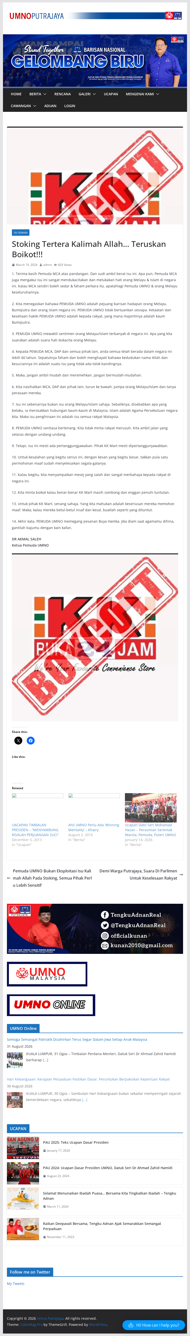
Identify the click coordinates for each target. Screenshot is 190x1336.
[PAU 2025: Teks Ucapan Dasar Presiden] (23, 1148)
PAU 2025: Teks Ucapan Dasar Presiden (76, 1142)
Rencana (62, 94)
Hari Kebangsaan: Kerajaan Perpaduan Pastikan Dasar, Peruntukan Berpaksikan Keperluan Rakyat (88, 1079)
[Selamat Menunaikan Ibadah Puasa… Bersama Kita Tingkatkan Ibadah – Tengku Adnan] (23, 1201)
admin (47, 265)
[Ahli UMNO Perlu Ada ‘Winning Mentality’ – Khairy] (94, 808)
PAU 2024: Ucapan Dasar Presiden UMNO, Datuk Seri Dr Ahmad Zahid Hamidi (107, 1167)
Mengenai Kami (140, 94)
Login (69, 105)
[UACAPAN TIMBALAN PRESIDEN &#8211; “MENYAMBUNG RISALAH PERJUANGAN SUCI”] (38, 808)
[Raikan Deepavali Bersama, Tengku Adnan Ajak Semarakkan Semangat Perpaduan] (23, 1232)
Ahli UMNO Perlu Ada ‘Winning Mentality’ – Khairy (93, 827)
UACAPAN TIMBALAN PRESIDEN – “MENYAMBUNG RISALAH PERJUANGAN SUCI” (35, 830)
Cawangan (21, 105)
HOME (16, 94)
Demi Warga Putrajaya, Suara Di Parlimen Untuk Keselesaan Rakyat (138, 874)
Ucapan (111, 94)
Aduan (50, 105)
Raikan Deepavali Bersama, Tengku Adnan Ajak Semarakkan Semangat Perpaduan (102, 1226)
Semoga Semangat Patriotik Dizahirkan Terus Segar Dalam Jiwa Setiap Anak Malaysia (77, 1039)
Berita (35, 94)
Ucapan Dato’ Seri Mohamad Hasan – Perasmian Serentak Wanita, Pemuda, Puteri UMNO (150, 830)
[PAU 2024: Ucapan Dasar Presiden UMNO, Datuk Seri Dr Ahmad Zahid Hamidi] (23, 1173)
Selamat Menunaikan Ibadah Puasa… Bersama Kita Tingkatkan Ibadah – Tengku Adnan (109, 1196)
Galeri (85, 94)
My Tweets (15, 1283)
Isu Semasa (20, 232)
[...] (45, 1060)
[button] (44, 94)
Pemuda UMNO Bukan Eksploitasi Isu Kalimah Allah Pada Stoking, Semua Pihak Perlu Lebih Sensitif (52, 878)
